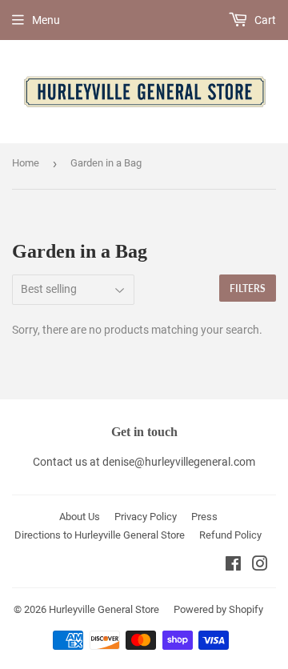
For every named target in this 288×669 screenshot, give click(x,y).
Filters (248, 288)
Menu (46, 20)
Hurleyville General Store (104, 609)
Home (25, 163)
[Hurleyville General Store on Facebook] (233, 565)
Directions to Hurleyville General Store (99, 535)
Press (204, 517)
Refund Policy (230, 535)
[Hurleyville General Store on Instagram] (260, 565)
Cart (264, 20)
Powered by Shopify (218, 609)
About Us (79, 517)
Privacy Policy (145, 517)
